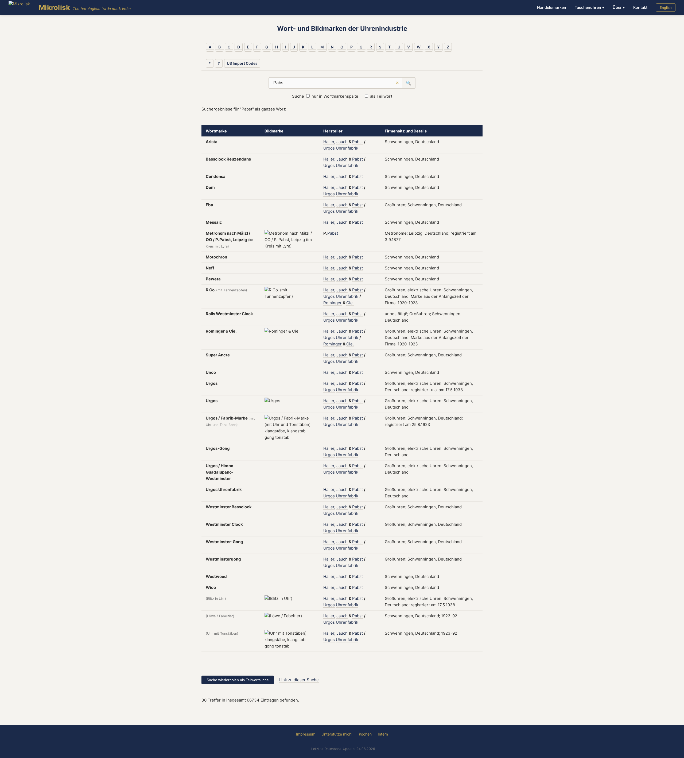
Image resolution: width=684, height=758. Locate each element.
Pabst (357, 141)
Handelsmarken (551, 7)
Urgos (329, 148)
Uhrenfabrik (347, 148)
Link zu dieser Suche (299, 679)
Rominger (332, 302)
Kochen (365, 734)
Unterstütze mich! (336, 734)
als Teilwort (381, 96)
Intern (383, 734)
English (666, 7)
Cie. (350, 302)
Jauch (342, 141)
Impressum (305, 734)
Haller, (329, 141)
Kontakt (640, 7)
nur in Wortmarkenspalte (335, 96)
